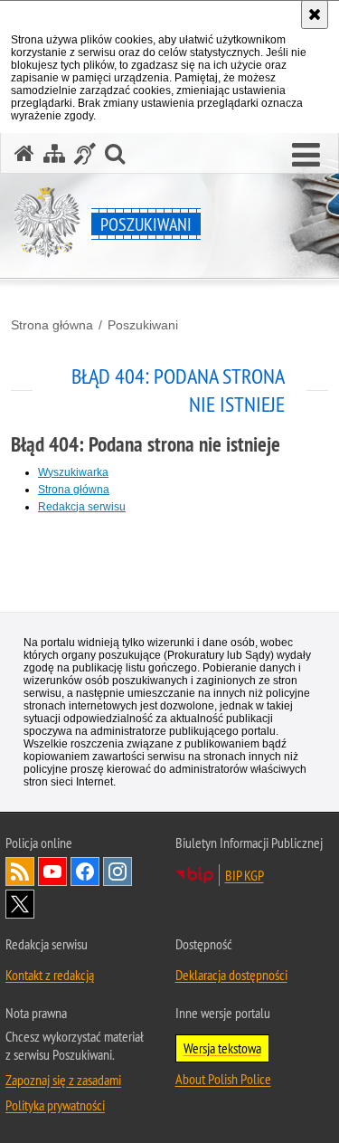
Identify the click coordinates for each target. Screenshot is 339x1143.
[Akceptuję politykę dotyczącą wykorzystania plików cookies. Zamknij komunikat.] (314, 14)
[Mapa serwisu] (54, 153)
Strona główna (52, 325)
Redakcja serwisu (82, 506)
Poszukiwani (143, 325)
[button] (306, 156)
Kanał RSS (19, 871)
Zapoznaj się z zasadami (63, 1080)
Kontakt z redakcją (49, 975)
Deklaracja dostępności (231, 975)
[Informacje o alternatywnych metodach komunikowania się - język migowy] (85, 153)
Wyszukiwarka (73, 472)
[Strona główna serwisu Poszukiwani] (24, 153)
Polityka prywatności (55, 1105)
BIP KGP (244, 875)
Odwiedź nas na (52, 871)
